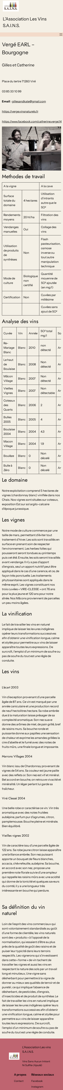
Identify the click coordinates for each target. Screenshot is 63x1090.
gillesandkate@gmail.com (29, 101)
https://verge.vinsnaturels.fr (20, 111)
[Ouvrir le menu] (61, 34)
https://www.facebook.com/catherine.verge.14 (32, 121)
